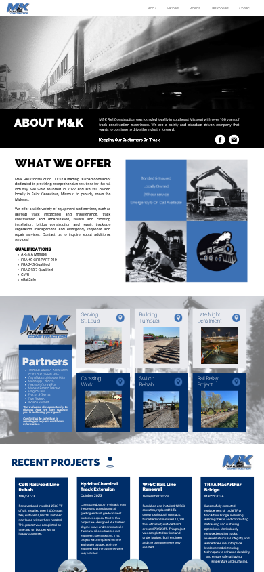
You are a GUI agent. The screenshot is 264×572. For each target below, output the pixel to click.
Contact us (30, 418)
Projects (195, 8)
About (152, 8)
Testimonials (220, 8)
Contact (244, 8)
